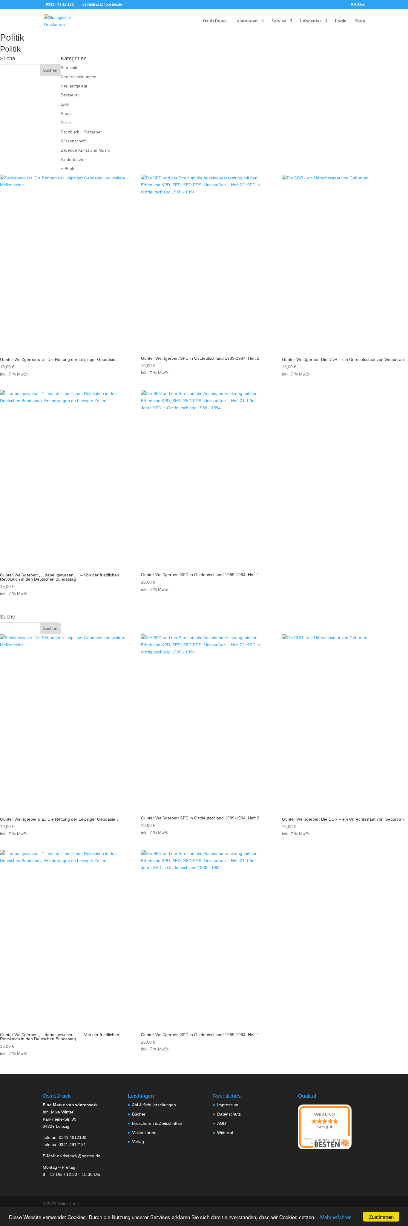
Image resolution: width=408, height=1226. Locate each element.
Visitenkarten (144, 1132)
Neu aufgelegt (74, 86)
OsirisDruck (215, 21)
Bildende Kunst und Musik (85, 150)
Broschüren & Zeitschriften (157, 1123)
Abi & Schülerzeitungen (154, 1104)
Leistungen (246, 21)
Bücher (138, 1114)
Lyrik (65, 104)
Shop (360, 21)
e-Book (67, 168)
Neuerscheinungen (78, 76)
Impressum (227, 1104)
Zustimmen (381, 1216)
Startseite (70, 67)
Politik (66, 122)
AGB (221, 1123)
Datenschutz (229, 1114)
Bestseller (70, 95)
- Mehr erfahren (334, 1217)
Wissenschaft (73, 141)
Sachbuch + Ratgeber (81, 132)
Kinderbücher (73, 159)
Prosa (66, 113)
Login (341, 21)
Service (279, 21)
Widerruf (225, 1132)
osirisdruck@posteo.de (78, 1155)
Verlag (138, 1141)
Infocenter (310, 21)
